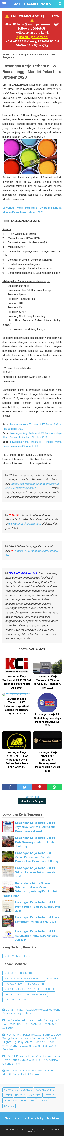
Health (8, 1095)
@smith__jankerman (32, 37)
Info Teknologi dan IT (16, 999)
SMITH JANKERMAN (32, 4)
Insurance (34, 1095)
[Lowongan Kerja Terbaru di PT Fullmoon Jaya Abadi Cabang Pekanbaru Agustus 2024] (16, 694)
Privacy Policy (35, 1118)
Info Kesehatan (35, 984)
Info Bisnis (10, 973)
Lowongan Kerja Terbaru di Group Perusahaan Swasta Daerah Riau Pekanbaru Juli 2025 (36, 857)
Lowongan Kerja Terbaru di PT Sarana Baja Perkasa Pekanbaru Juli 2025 (36, 935)
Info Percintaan (13, 994)
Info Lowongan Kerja (17, 956)
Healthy (20, 1095)
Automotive (11, 1090)
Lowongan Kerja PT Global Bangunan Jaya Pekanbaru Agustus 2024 (47, 720)
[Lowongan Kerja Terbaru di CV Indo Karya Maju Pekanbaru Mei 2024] (47, 664)
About (8, 1118)
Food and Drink (44, 1090)
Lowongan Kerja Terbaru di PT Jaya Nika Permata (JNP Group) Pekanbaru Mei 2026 (35, 827)
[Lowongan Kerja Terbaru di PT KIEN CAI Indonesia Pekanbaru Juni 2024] (16, 664)
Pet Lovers (10, 1100)
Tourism (42, 1100)
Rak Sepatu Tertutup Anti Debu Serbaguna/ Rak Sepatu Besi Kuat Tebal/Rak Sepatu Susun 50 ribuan (31, 1024)
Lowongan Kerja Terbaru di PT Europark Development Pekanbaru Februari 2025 (47, 761)
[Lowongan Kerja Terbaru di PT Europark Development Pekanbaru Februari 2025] (47, 740)
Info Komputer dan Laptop (19, 989)
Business (26, 1090)
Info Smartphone (36, 994)
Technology (27, 1100)
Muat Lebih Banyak (32, 801)
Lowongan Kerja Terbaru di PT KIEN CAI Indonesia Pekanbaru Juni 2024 (16, 682)
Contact (19, 1118)
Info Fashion (27, 973)
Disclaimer (53, 1118)
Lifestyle (49, 1095)
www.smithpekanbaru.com (24, 523)
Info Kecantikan (13, 984)
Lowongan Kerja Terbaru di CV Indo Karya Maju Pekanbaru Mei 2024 (47, 682)
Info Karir (53, 978)
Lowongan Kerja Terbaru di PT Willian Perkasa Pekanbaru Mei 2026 (35, 872)
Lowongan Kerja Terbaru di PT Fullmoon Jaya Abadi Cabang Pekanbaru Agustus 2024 (16, 706)
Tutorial (9, 1106)
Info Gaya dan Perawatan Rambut (23, 978)
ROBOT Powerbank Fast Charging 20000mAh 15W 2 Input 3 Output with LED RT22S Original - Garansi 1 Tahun (32, 1060)
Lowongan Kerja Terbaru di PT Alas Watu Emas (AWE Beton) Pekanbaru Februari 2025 (16, 760)
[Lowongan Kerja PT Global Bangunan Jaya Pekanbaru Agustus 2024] (47, 702)
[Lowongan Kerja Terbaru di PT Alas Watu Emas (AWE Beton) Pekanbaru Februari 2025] (16, 740)
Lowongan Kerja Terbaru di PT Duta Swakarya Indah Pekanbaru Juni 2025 (36, 842)
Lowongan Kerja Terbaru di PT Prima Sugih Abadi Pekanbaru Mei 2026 (37, 906)
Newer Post (32, 796)
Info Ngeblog (46, 989)
